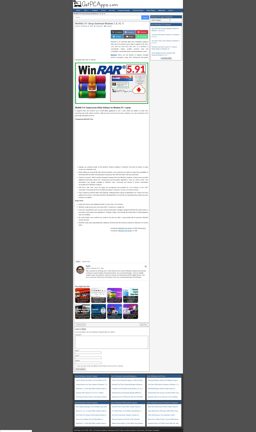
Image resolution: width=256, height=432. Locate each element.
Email (77, 355)
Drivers (103, 10)
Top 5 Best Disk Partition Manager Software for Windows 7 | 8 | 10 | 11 (165, 29)
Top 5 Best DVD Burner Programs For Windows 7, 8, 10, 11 (166, 35)
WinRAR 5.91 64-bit (124, 231)
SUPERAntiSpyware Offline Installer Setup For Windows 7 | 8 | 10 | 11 (161, 389)
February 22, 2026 (87, 26)
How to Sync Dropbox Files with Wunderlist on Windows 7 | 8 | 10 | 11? (89, 419)
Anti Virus (112, 10)
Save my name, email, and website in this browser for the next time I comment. (100, 366)
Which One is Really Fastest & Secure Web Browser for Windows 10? (163, 419)
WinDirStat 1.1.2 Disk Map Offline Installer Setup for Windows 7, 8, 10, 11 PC (91, 389)
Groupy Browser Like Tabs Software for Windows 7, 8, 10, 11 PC (91, 385)
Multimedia (161, 10)
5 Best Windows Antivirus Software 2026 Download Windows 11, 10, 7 (163, 54)
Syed (78, 26)
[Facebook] (145, 266)
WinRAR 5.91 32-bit (124, 228)
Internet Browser (138, 10)
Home (78, 10)
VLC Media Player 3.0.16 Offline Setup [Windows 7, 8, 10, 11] (127, 411)
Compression (99, 26)
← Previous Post (80, 324)
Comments (109, 26)
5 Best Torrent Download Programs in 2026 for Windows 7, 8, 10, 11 (128, 380)
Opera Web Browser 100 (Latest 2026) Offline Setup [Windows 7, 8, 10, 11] (163, 411)
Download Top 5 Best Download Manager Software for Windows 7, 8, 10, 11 (127, 385)
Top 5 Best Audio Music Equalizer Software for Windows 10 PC (125, 415)
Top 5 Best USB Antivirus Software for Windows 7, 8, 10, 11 (163, 385)
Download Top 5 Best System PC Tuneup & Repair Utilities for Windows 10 (164, 48)
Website (77, 360)
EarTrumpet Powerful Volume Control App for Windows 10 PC (91, 397)
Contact (170, 10)
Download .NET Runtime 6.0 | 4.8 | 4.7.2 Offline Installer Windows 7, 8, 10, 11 (89, 393)
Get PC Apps (100, 268)
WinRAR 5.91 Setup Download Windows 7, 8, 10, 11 (99, 23)
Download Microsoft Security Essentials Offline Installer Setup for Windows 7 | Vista (164, 393)
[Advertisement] (92, 43)
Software (95, 10)
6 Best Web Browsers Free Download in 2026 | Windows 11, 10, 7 (161, 415)
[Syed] (80, 273)
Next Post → (144, 324)
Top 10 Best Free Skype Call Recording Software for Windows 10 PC (91, 415)
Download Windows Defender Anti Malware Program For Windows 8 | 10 (164, 380)
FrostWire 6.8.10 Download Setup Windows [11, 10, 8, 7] (127, 389)
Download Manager (124, 10)
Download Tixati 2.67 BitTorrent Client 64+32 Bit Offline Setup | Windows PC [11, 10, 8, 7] (128, 397)
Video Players (150, 10)
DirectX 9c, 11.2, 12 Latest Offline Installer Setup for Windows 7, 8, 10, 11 (91, 411)
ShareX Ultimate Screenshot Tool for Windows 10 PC (91, 380)
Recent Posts (86, 261)
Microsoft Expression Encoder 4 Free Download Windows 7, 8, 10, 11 (125, 419)
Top (85, 10)
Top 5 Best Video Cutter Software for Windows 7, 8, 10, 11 (166, 42)
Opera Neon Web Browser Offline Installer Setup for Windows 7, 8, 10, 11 (163, 407)
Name (77, 350)
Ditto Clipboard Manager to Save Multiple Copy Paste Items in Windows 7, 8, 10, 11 (91, 407)
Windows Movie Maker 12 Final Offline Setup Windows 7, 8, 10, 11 (128, 423)
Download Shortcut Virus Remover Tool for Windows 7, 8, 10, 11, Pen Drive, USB (164, 397)
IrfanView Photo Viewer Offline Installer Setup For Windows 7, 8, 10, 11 (126, 407)
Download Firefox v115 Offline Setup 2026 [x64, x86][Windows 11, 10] (163, 423)
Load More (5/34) (166, 58)
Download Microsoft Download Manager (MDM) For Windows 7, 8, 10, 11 (126, 393)
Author (78, 261)
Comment (78, 335)
